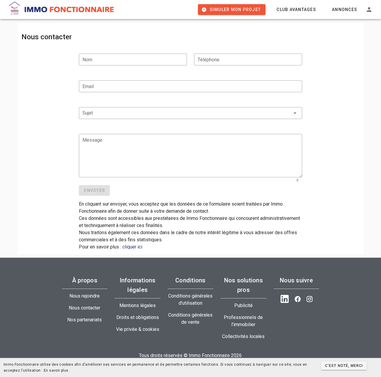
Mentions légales (137, 305)
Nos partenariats (84, 320)
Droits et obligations (137, 317)
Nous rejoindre (84, 296)
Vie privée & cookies (137, 329)
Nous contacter (84, 308)
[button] (190, 113)
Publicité (243, 305)
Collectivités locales (243, 336)
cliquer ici (132, 247)
